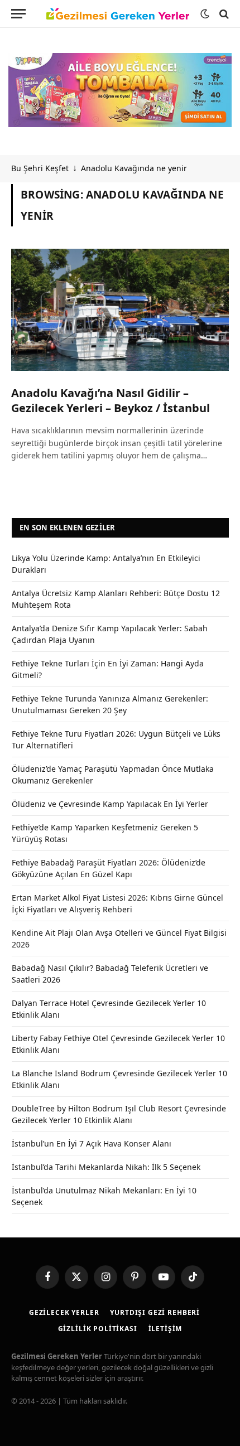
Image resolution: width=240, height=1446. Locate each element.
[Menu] (18, 13)
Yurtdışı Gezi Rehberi (155, 1312)
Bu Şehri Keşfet (40, 168)
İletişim (165, 1328)
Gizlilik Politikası (97, 1328)
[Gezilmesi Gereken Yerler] (117, 14)
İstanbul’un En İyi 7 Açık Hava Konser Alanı (91, 1143)
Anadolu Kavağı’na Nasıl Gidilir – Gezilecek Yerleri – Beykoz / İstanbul (110, 400)
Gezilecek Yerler (64, 1312)
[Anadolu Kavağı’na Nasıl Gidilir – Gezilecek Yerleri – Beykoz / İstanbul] (120, 310)
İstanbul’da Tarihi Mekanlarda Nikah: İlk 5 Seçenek (106, 1167)
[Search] (223, 13)
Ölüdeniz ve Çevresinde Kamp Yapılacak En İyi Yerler (110, 804)
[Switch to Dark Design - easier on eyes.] (205, 14)
